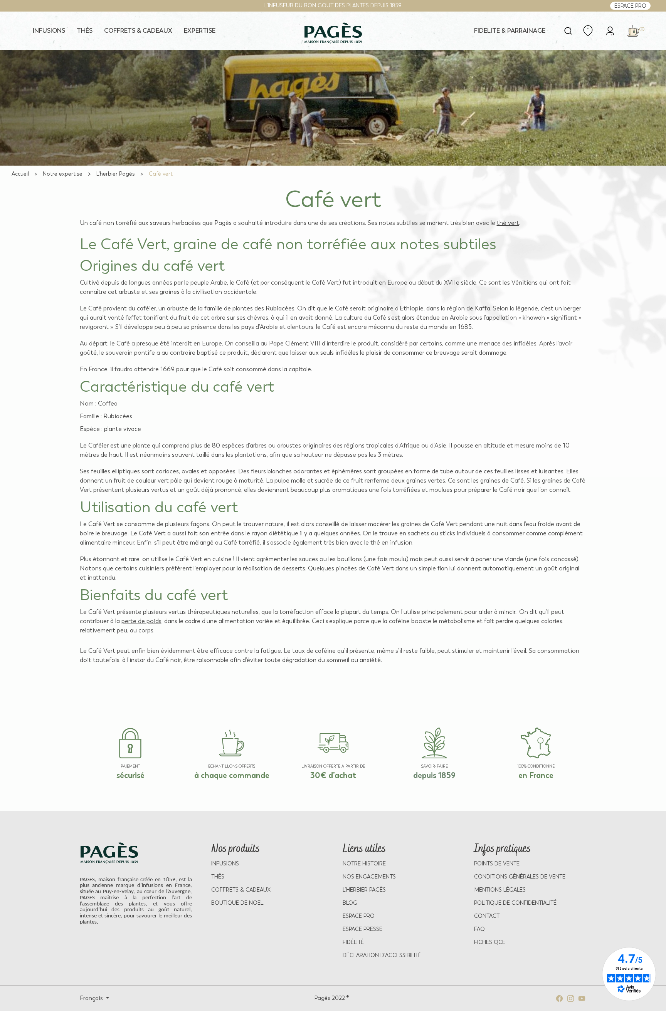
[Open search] (568, 31)
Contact (487, 916)
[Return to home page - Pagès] (333, 33)
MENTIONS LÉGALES (500, 890)
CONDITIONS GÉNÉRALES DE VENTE (519, 877)
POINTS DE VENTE (497, 863)
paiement (130, 766)
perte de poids (141, 621)
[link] (610, 30)
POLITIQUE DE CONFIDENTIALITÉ (515, 903)
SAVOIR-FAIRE (434, 766)
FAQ (479, 929)
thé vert (508, 222)
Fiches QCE (489, 942)
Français (92, 998)
